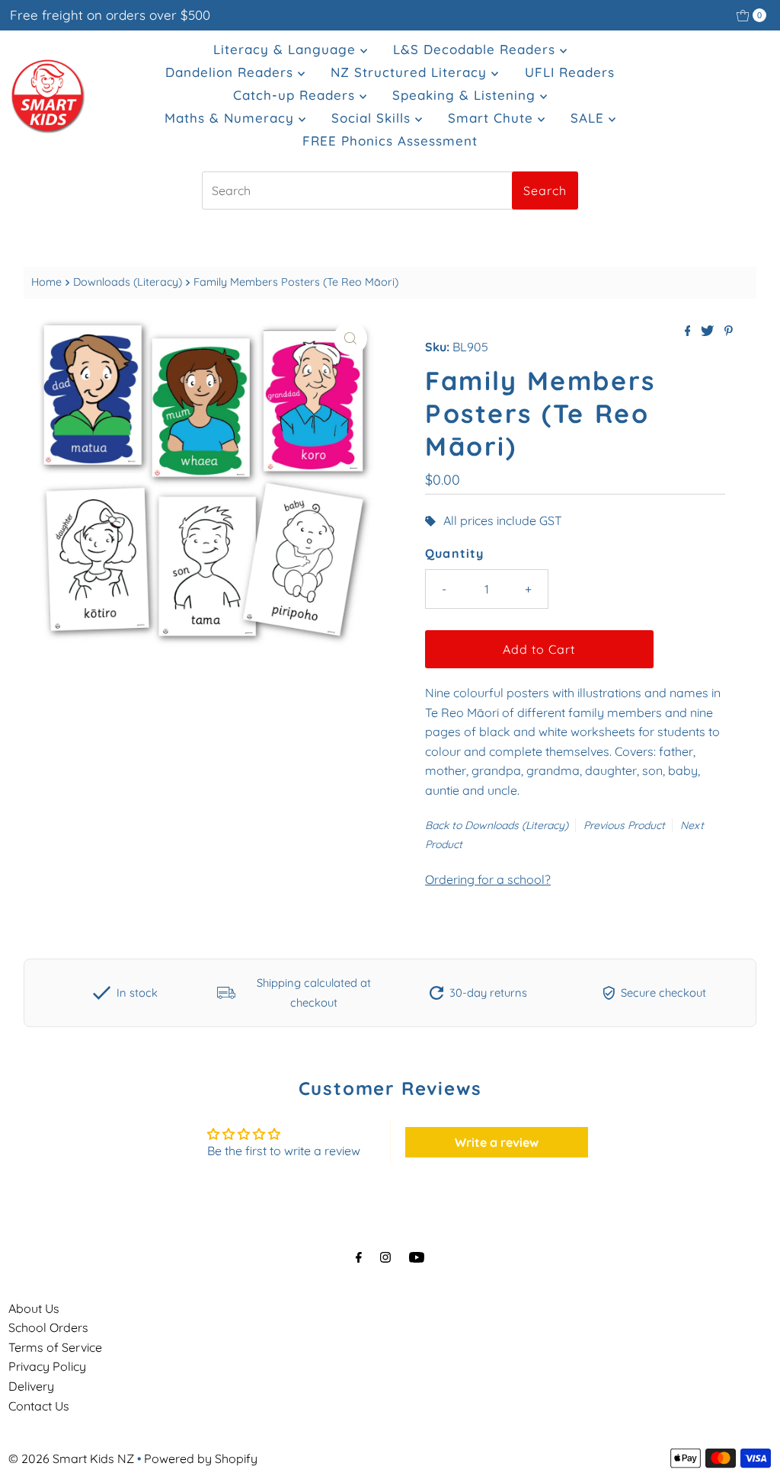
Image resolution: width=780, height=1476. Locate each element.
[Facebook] (359, 1257)
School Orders (48, 1327)
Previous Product (624, 825)
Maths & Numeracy (232, 118)
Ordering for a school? (488, 879)
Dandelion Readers (231, 72)
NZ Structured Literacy (411, 72)
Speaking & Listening (466, 95)
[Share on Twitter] (709, 331)
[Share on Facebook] (689, 331)
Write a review (497, 1142)
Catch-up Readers (296, 95)
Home (46, 282)
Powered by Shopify (200, 1458)
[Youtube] (416, 1257)
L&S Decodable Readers (476, 49)
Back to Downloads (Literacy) (496, 825)
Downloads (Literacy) (127, 282)
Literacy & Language (286, 49)
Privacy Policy (47, 1366)
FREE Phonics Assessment (390, 141)
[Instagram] (385, 1257)
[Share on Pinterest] (728, 331)
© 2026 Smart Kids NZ (71, 1458)
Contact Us (38, 1406)
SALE (590, 118)
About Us (33, 1308)
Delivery (31, 1386)
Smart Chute (493, 118)
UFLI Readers (570, 72)
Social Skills (373, 118)
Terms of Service (55, 1347)
